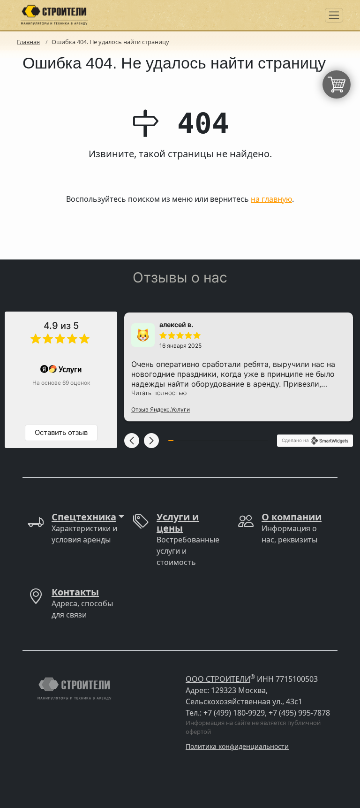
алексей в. (176, 324)
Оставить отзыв (61, 432)
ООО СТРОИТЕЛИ (218, 679)
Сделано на (295, 440)
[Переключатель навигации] (334, 15)
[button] (131, 440)
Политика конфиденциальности (237, 746)
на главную (271, 199)
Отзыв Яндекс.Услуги (160, 409)
